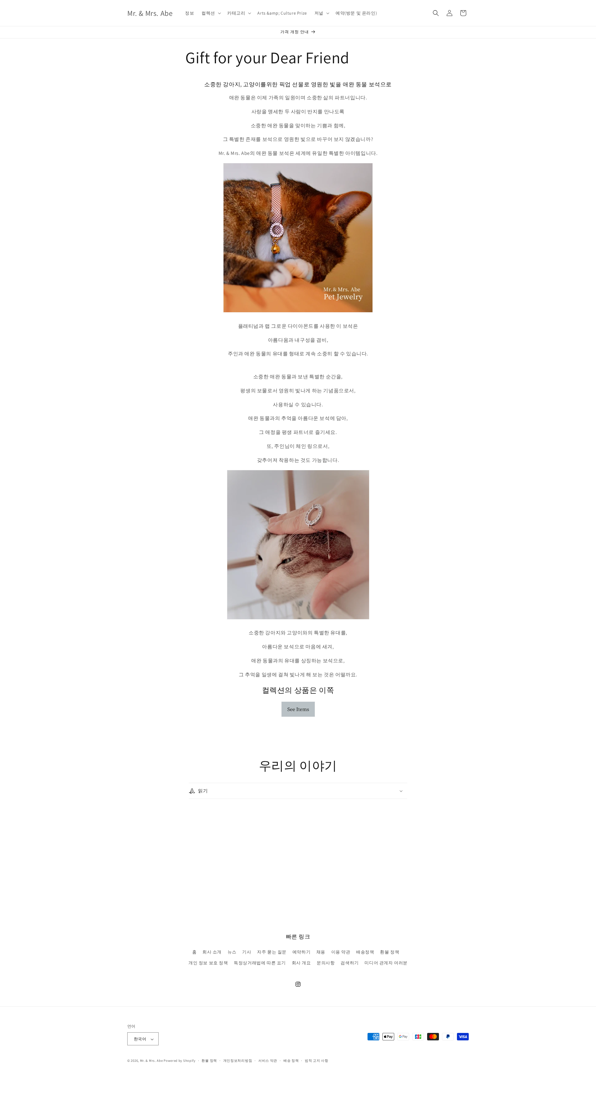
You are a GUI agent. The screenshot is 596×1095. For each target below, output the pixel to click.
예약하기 (301, 952)
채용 (320, 952)
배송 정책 (291, 1060)
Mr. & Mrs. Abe (151, 1061)
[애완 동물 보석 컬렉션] (298, 716)
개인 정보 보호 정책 (208, 963)
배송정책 (365, 952)
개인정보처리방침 (237, 1060)
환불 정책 (389, 952)
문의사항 (326, 963)
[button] (211, 13)
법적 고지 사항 (316, 1060)
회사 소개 (212, 952)
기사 (246, 952)
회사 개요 (301, 963)
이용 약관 (340, 952)
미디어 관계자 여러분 (386, 963)
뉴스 (232, 952)
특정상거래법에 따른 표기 (260, 963)
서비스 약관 (267, 1060)
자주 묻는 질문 (272, 952)
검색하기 (350, 963)
